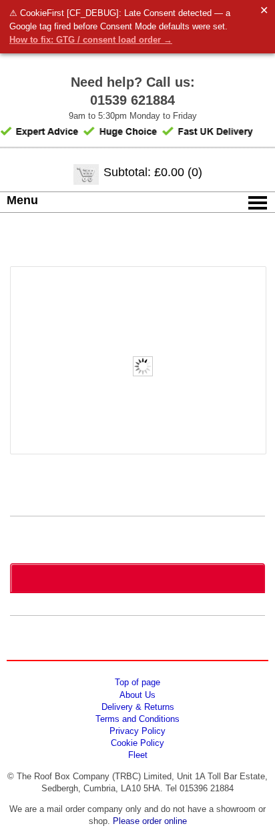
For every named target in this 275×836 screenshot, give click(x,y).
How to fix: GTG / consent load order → (90, 40)
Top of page (137, 682)
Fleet (138, 755)
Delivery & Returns (137, 707)
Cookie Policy (137, 743)
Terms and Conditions (137, 719)
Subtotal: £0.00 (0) (152, 172)
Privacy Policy (137, 731)
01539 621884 (132, 100)
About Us (137, 695)
